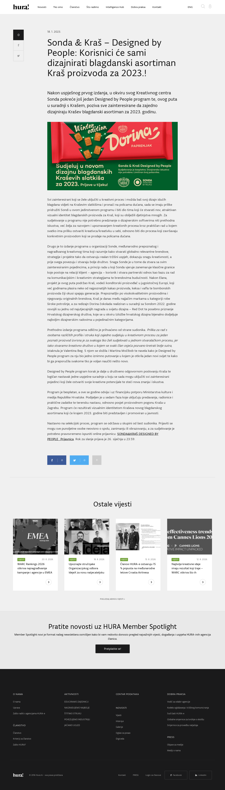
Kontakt (156, 7)
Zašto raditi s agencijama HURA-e (29, 713)
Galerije (119, 727)
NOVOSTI (121, 707)
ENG (190, 7)
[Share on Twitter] (18, 56)
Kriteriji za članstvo (22, 738)
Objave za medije (175, 744)
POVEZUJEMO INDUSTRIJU (77, 719)
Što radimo (92, 7)
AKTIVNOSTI (71, 694)
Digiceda (120, 738)
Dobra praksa (138, 7)
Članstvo (74, 7)
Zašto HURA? (19, 744)
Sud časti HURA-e (175, 713)
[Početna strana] (20, 775)
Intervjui (120, 721)
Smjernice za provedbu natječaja (182, 725)
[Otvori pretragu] (203, 7)
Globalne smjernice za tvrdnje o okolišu (185, 719)
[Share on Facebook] (18, 45)
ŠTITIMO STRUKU (72, 713)
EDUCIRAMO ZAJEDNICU (76, 701)
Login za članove (153, 775)
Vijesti (118, 715)
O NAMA (18, 694)
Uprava (16, 707)
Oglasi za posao (123, 733)
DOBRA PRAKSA (176, 694)
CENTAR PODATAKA (127, 694)
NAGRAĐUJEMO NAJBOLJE (77, 707)
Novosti (42, 7)
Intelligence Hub (115, 7)
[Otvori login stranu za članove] (210, 6)
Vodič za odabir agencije (178, 701)
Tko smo (58, 7)
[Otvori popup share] (96, 460)
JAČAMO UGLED (72, 725)
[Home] (21, 7)
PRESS (170, 737)
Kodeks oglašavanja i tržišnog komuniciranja (188, 707)
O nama (16, 701)
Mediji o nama (174, 750)
